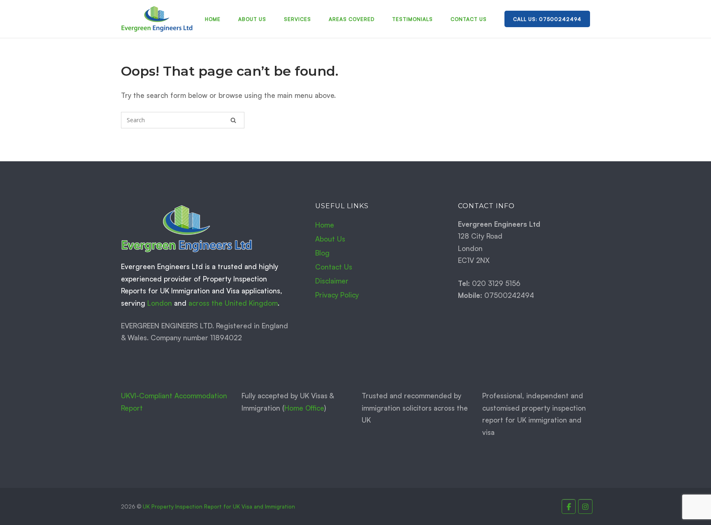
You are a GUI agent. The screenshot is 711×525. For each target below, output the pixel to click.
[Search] (233, 120)
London (159, 303)
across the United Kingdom (233, 303)
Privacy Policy (337, 294)
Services (297, 19)
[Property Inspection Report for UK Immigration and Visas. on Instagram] (585, 506)
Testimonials (412, 19)
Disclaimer (332, 280)
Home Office (304, 408)
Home (213, 19)
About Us (252, 19)
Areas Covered (351, 19)
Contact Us (469, 19)
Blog (322, 253)
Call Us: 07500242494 (547, 19)
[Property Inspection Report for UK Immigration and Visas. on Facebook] (569, 506)
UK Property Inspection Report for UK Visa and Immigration (219, 506)
